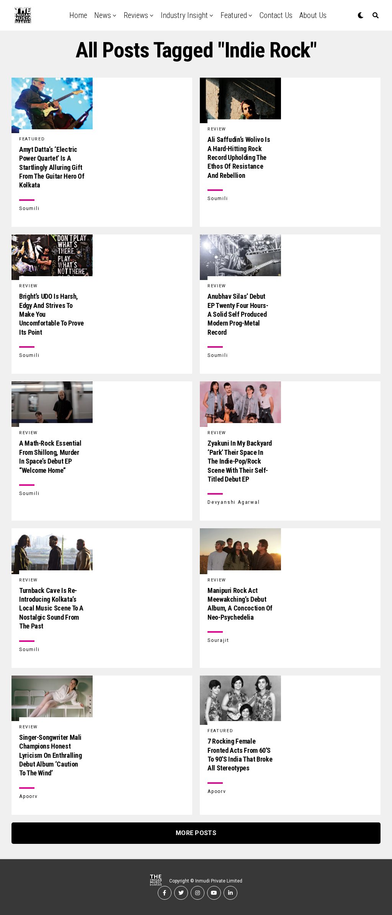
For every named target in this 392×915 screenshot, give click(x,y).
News (102, 15)
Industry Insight (184, 15)
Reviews (136, 15)
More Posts (196, 833)
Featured (233, 15)
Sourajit (218, 640)
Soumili (29, 208)
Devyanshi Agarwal (233, 502)
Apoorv (28, 796)
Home (78, 15)
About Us (313, 15)
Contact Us (276, 15)
